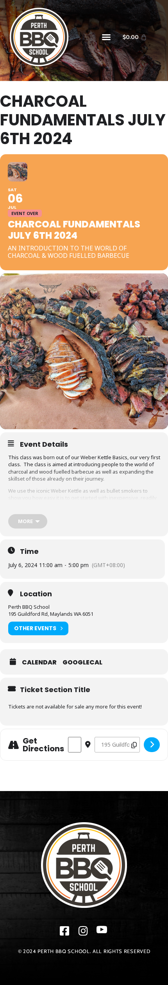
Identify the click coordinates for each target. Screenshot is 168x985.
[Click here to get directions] (152, 744)
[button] (106, 37)
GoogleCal (82, 662)
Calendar (39, 662)
